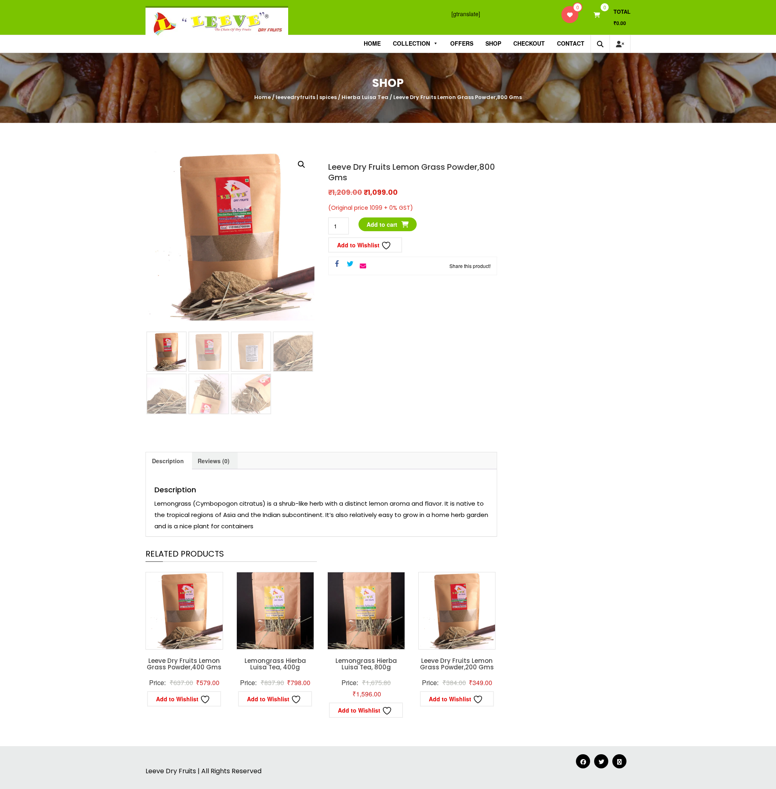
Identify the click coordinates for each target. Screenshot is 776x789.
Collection (411, 43)
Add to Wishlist (359, 245)
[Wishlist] (570, 15)
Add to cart (382, 224)
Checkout (529, 43)
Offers (461, 43)
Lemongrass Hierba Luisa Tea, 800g (366, 664)
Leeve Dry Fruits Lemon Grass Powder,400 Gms (184, 664)
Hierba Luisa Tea (365, 97)
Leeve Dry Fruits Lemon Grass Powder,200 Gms (457, 664)
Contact (570, 43)
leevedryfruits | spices (306, 97)
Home (372, 43)
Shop (493, 43)
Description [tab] (168, 461)
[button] (301, 164)
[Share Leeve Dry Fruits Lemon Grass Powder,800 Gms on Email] (362, 266)
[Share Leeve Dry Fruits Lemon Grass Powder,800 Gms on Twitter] (350, 264)
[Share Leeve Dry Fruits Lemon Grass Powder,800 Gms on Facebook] (337, 264)
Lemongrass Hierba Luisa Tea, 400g (275, 664)
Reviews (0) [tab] (214, 461)
